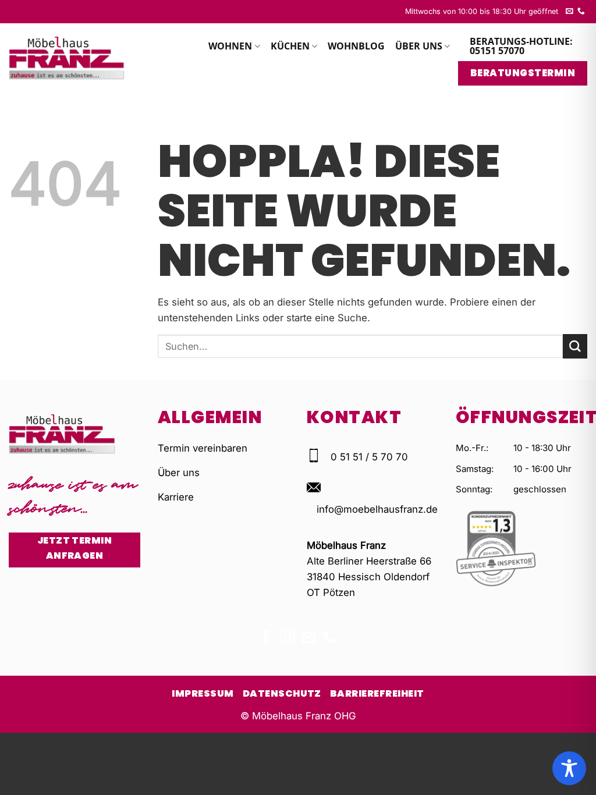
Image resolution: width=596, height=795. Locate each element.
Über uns (418, 46)
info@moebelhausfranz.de (377, 509)
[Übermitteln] (575, 346)
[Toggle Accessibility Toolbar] (569, 768)
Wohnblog (356, 46)
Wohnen (230, 46)
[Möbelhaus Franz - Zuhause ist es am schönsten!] (67, 58)
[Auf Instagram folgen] (288, 638)
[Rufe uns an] (581, 12)
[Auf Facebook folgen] (266, 638)
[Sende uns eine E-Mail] (569, 12)
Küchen (290, 46)
